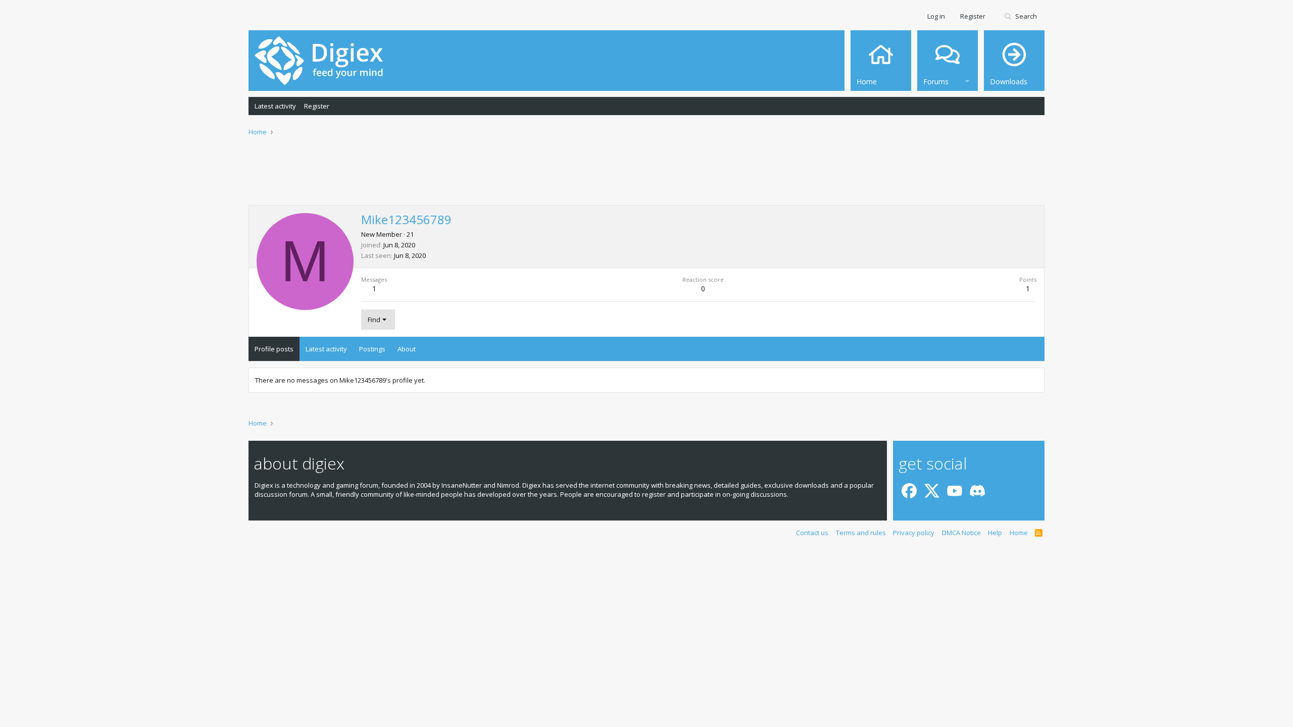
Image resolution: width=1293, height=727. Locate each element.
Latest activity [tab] (326, 348)
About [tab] (406, 348)
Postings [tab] (372, 348)
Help (995, 532)
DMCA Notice (961, 532)
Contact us (812, 532)
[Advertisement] (646, 177)
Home (1019, 532)
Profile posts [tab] (274, 348)
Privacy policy (913, 532)
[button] (967, 80)
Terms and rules (861, 532)
